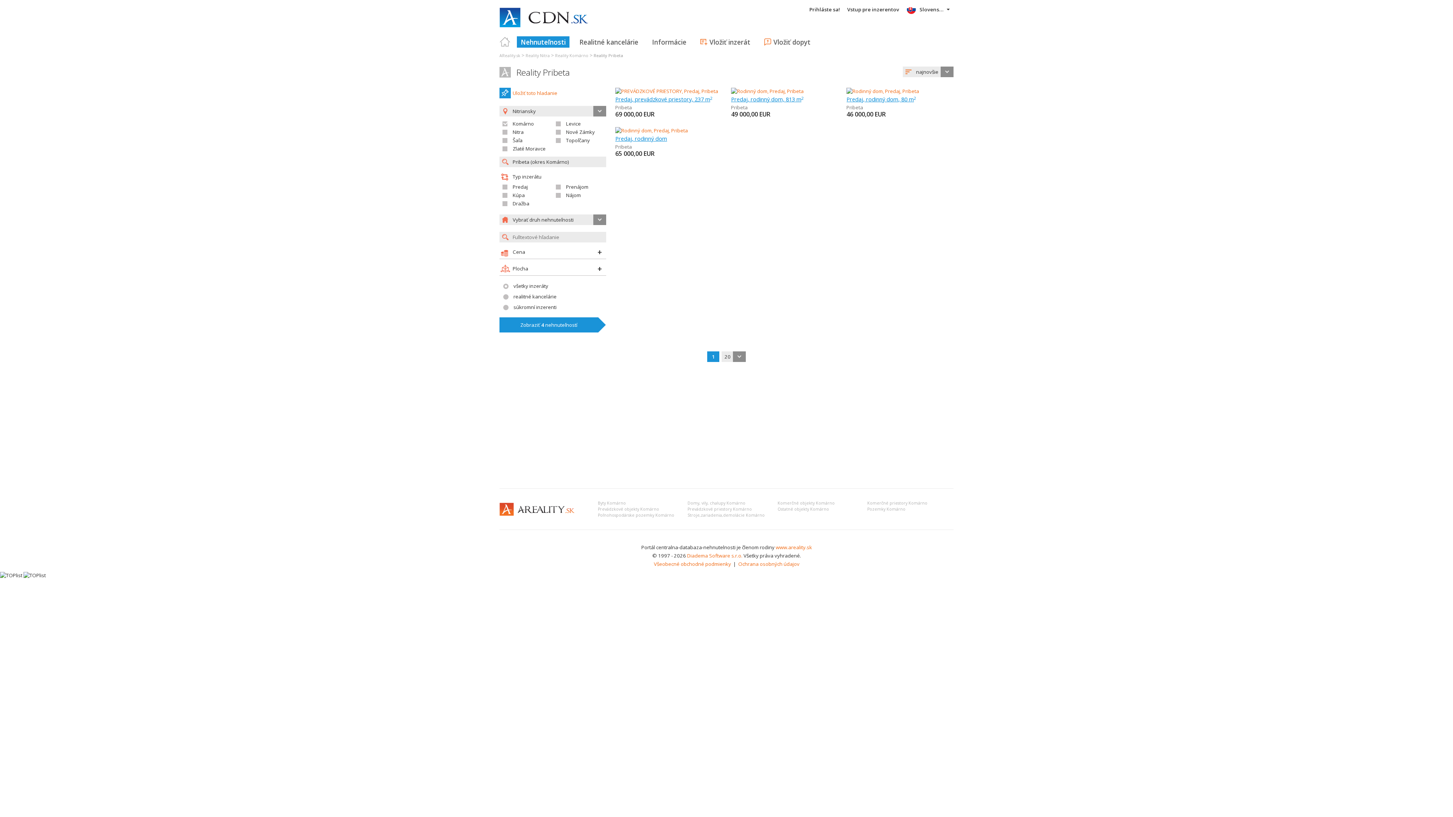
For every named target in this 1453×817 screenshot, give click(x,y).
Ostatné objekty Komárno (803, 509)
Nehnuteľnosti (543, 42)
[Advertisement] (726, 426)
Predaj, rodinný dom (641, 138)
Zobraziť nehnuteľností (548, 325)
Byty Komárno (612, 503)
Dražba (521, 203)
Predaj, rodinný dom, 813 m (767, 99)
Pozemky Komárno (886, 509)
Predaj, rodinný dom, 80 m (881, 99)
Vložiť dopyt (792, 42)
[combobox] (928, 72)
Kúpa (519, 195)
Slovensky (932, 9)
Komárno (523, 123)
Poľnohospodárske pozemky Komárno (636, 515)
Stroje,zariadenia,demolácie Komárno (726, 515)
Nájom (573, 195)
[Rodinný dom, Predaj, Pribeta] (767, 91)
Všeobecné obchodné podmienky (692, 564)
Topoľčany (578, 140)
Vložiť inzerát (729, 42)
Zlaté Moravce (529, 148)
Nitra (518, 132)
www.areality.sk (794, 547)
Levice (573, 123)
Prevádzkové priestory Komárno (720, 509)
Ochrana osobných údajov (769, 564)
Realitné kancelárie (608, 42)
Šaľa (518, 140)
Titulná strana (505, 42)
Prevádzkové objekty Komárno (628, 509)
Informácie (669, 42)
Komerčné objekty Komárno (806, 503)
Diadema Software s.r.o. (714, 555)
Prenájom (577, 186)
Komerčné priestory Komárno (897, 503)
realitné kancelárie (535, 296)
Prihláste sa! (824, 9)
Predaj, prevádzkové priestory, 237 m (663, 99)
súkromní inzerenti (535, 307)
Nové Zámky (580, 132)
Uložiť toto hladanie (535, 93)
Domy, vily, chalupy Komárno (716, 503)
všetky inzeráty (530, 286)
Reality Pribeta (543, 72)
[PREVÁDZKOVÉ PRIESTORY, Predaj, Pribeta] (666, 91)
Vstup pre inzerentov (873, 9)
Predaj (520, 186)
